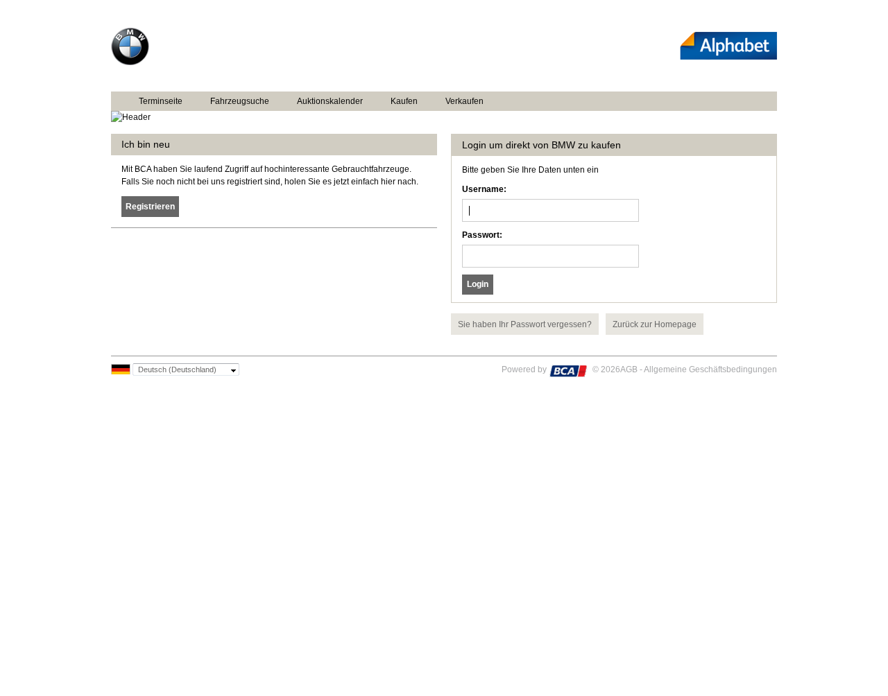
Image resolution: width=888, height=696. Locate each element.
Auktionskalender (330, 101)
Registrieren (150, 206)
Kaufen (404, 101)
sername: (484, 189)
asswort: (482, 235)
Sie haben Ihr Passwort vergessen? (525, 324)
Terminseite (160, 101)
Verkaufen (464, 101)
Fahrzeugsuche (239, 101)
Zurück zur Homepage (655, 324)
